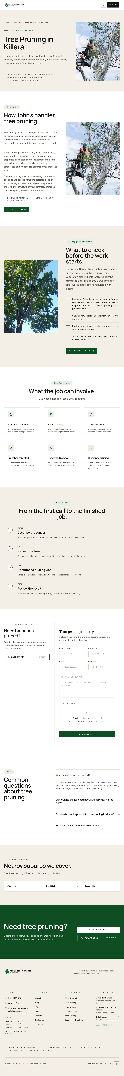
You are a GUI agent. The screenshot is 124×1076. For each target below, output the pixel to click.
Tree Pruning (31, 22)
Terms (108, 1064)
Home (6, 22)
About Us (38, 998)
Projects (38, 1016)
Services (17, 22)
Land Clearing (70, 1016)
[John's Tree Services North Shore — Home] (14, 4)
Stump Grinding (71, 1011)
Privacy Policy (95, 1064)
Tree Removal (71, 998)
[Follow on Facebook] (116, 1063)
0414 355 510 (13, 1003)
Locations (39, 1024)
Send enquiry (86, 734)
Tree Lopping (70, 1007)
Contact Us (39, 1020)
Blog (37, 1003)
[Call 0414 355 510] (103, 5)
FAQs (37, 1007)
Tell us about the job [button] (80, 351)
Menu (114, 5)
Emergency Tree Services (75, 1020)
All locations (103, 1025)
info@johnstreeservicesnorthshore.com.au (18, 1009)
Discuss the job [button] (15, 209)
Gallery (38, 1011)
